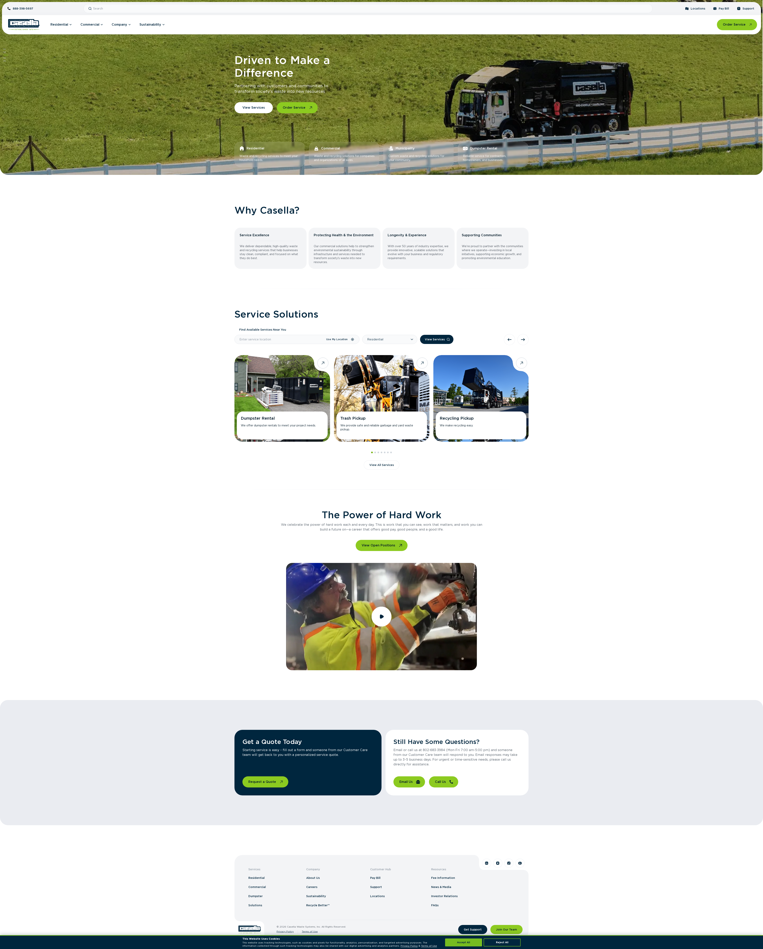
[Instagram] (497, 863)
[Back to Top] (4, 49)
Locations (698, 8)
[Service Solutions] (5, 55)
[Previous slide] (509, 339)
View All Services (381, 465)
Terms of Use (310, 931)
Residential (59, 24)
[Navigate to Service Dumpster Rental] (282, 398)
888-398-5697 (23, 8)
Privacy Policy (285, 931)
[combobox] (371, 9)
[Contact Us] (4, 61)
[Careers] (4, 58)
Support (748, 8)
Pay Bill (724, 8)
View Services (253, 107)
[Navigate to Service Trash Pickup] (381, 398)
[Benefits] (4, 52)
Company (119, 24)
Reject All (502, 942)
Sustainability (150, 24)
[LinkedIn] (486, 863)
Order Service (734, 24)
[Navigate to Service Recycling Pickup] (481, 398)
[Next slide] (523, 339)
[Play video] (381, 617)
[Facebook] (508, 863)
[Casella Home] (24, 24)
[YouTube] (520, 863)
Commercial (89, 24)
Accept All (463, 942)
